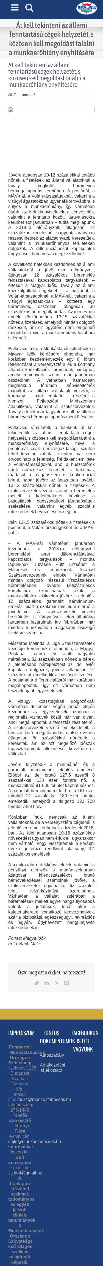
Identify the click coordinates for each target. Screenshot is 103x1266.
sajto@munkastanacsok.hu (34, 1141)
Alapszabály (52, 1055)
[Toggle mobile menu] (15, 7)
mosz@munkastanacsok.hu (44, 1099)
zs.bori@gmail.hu (25, 1173)
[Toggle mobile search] (29, 7)
